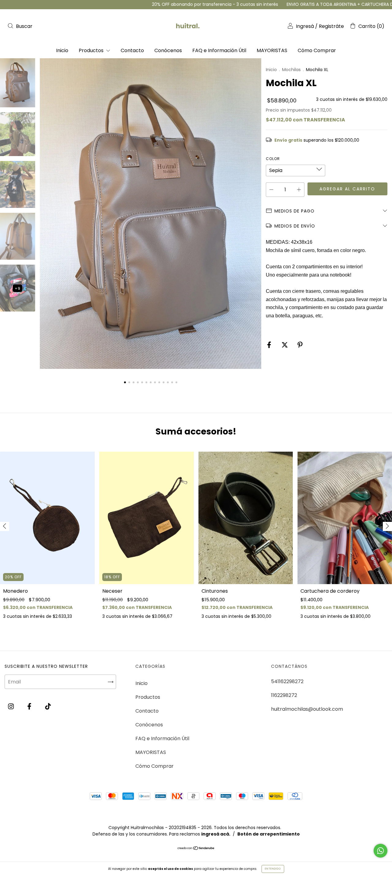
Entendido (273, 868)
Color (273, 158)
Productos (92, 50)
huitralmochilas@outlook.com (307, 709)
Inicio (62, 50)
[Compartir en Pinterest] (300, 345)
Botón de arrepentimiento (268, 834)
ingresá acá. (215, 834)
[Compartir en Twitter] (285, 345)
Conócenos (168, 50)
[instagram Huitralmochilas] (11, 706)
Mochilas (291, 70)
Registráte (331, 26)
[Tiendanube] (196, 848)
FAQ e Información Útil (219, 50)
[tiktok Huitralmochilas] (48, 706)
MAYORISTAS (272, 50)
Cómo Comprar (317, 50)
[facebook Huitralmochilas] (30, 706)
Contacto (132, 50)
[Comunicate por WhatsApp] (380, 851)
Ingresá (305, 26)
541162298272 (287, 681)
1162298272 (284, 695)
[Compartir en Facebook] (269, 345)
